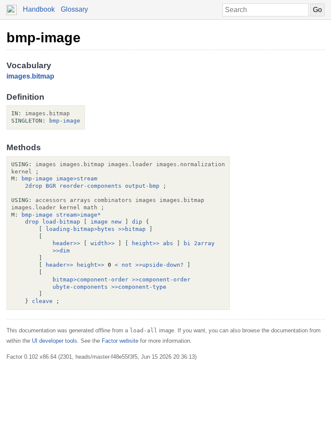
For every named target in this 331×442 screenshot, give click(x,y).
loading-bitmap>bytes (80, 229)
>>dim (61, 250)
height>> (145, 243)
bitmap (43, 76)
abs (168, 243)
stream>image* (78, 215)
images (18, 76)
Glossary (74, 9)
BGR (51, 186)
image (99, 221)
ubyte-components (80, 287)
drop (32, 221)
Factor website (120, 341)
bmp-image (43, 37)
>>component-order (161, 279)
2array (204, 243)
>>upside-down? (159, 265)
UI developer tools (54, 341)
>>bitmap (132, 229)
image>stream (76, 178)
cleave (42, 301)
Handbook (39, 9)
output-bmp (142, 186)
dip (137, 221)
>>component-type (138, 287)
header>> (66, 243)
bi (187, 243)
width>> (103, 243)
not (127, 265)
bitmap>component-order (90, 279)
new (116, 221)
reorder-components (90, 186)
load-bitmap (61, 221)
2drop (33, 186)
